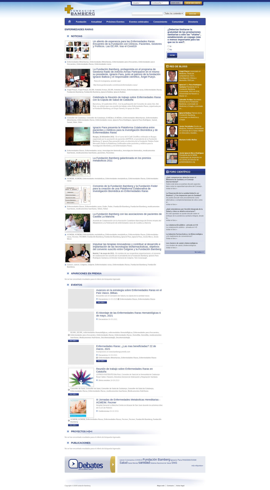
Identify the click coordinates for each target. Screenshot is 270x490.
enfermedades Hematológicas (95, 333)
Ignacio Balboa (107, 92)
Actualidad (96, 22)
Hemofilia (136, 335)
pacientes (101, 153)
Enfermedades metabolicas (94, 179)
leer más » (101, 302)
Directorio (193, 22)
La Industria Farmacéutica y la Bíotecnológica (184, 234)
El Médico (110, 118)
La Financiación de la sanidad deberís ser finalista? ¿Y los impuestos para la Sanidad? (183, 194)
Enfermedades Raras (85, 64)
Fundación (81, 22)
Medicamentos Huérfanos (89, 338)
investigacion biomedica (112, 151)
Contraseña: (157, 3)
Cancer (70, 265)
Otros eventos (104, 380)
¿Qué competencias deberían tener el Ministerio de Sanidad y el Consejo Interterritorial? (181, 179)
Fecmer (75, 237)
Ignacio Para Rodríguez (122, 120)
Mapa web (161, 485)
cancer (76, 265)
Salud (123, 462)
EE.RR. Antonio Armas (98, 90)
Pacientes (110, 153)
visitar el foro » (171, 189)
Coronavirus (130, 460)
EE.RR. (73, 333)
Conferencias (104, 411)
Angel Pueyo (72, 90)
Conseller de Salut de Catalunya (114, 389)
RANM (193, 460)
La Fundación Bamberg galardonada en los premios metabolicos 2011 (122, 159)
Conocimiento (160, 22)
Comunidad (177, 22)
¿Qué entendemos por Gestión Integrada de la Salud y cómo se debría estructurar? (184, 210)
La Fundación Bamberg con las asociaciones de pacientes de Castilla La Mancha (127, 215)
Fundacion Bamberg (75, 92)
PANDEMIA (186, 460)
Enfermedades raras (103, 64)
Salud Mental (133, 463)
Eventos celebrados (139, 22)
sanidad (144, 462)
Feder (105, 207)
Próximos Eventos (115, 22)
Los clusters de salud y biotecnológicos (182, 243)
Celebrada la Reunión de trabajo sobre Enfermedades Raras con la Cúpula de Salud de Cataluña (127, 98)
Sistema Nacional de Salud (160, 463)
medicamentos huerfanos (86, 153)
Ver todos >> (199, 252)
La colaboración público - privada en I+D (182, 225)
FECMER (82, 237)
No (170, 50)
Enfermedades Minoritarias (78, 62)
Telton (99, 209)
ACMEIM (70, 179)
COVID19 (138, 460)
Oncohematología (108, 338)
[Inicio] (80, 15)
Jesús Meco (148, 237)
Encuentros (103, 299)
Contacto (170, 485)
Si (170, 46)
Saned (154, 120)
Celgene (83, 265)
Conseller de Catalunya (76, 118)
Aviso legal (180, 485)
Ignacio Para (126, 237)
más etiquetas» (197, 466)
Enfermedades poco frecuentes (125, 62)
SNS (174, 462)
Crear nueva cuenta (193, 3)
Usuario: (136, 3)
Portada (69, 21)
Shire (75, 122)
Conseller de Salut (77, 389)
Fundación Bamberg (92, 92)
